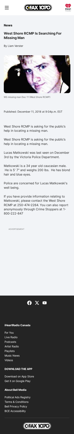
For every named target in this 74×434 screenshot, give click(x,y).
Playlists (10, 351)
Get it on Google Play (18, 381)
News (8, 25)
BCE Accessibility (15, 411)
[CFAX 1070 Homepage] (38, 7)
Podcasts (10, 341)
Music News (12, 355)
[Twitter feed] (37, 302)
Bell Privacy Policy (16, 406)
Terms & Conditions (16, 401)
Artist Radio (12, 346)
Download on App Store (19, 376)
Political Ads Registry (18, 397)
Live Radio (11, 337)
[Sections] (7, 7)
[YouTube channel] (44, 302)
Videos (9, 360)
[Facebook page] (29, 302)
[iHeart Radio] (68, 7)
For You (9, 332)
